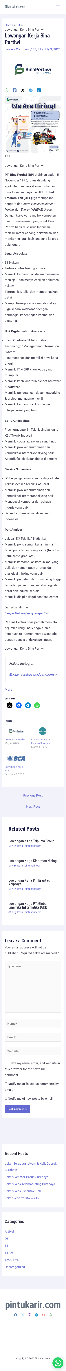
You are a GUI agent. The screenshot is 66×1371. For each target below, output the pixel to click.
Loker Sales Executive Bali (23, 1191)
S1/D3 (9, 1253)
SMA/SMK (12, 1260)
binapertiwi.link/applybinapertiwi (26, 613)
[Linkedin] (39, 90)
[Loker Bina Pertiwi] (16, 731)
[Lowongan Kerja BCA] (16, 758)
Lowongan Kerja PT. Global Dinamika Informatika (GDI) (27, 905)
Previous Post (33, 795)
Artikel (9, 1231)
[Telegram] (31, 90)
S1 (39, 49)
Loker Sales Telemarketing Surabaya (30, 1184)
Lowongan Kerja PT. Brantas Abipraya (29, 882)
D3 (34, 49)
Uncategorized (15, 1267)
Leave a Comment (17, 49)
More (8, 689)
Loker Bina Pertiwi (15, 739)
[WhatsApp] (6, 90)
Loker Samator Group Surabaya (26, 1177)
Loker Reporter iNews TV (22, 1198)
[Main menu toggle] (58, 6)
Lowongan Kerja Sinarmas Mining (32, 860)
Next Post (33, 806)
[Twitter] (22, 1315)
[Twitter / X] (23, 90)
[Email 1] (43, 1315)
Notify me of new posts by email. (30, 1098)
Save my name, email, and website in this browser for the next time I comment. (32, 1069)
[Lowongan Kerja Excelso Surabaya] (42, 731)
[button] (57, 1362)
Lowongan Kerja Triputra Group (31, 841)
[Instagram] (29, 1315)
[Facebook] (14, 90)
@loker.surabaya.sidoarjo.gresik (33, 674)
